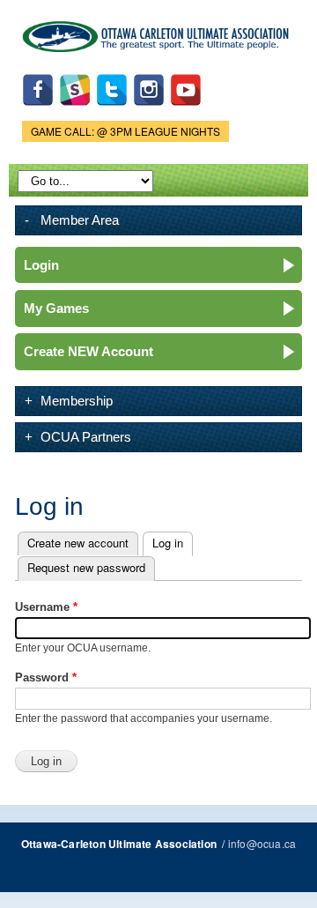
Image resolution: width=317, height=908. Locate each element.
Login (41, 264)
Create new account (78, 542)
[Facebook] (38, 109)
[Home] (158, 32)
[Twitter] (112, 109)
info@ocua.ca (262, 843)
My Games (56, 308)
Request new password (86, 567)
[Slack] (75, 109)
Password (46, 677)
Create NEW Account (88, 351)
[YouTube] (186, 109)
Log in (172, 542)
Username (46, 607)
